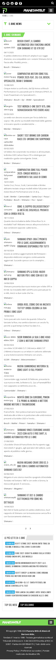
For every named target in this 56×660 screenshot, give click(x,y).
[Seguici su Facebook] (20, 3)
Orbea (7, 232)
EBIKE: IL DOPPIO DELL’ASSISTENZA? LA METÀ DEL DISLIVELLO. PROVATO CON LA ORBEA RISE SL (26, 210)
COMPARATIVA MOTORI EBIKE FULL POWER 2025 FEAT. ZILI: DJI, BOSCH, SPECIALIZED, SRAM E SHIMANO (27, 77)
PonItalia (8, 200)
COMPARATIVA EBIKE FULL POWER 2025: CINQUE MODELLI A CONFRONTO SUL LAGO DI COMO (32, 173)
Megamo (18, 488)
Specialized (38, 99)
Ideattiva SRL (34, 654)
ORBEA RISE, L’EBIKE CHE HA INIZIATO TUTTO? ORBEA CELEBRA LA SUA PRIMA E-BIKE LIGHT (27, 308)
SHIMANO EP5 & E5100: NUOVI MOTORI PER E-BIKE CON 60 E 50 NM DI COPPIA (25, 275)
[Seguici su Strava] (16, 3)
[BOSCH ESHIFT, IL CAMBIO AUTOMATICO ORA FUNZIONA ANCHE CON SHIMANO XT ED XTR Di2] (10, 44)
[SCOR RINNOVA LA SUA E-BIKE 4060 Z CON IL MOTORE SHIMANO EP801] (10, 338)
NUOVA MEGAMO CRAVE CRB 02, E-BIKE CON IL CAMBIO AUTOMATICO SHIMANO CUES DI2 (26, 466)
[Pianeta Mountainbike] (4, 10)
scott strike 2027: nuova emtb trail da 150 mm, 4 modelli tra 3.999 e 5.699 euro (27, 545)
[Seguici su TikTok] (3, 3)
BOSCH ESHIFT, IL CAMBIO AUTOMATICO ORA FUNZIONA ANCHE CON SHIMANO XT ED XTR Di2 (33, 44)
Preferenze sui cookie (31, 650)
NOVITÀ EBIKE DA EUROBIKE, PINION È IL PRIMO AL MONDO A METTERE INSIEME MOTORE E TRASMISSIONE (26, 400)
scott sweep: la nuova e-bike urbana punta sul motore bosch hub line (26, 574)
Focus (46, 196)
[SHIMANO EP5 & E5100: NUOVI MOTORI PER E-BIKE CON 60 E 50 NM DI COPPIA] (10, 273)
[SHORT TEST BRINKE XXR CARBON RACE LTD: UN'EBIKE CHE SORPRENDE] (10, 140)
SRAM (28, 99)
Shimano (15, 67)
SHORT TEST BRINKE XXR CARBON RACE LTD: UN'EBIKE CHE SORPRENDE (33, 137)
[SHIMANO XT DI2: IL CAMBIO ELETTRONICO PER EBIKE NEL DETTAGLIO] (10, 496)
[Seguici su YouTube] (12, 3)
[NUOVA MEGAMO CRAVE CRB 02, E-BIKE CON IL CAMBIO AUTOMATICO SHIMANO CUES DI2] (10, 463)
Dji (23, 99)
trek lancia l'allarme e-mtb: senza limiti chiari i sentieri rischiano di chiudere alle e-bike (28, 593)
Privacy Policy (13, 650)
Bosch (6, 67)
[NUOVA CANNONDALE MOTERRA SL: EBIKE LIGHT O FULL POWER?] (10, 369)
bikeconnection (28, 359)
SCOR (6, 359)
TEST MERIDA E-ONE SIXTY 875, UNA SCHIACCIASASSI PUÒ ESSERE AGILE (33, 108)
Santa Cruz (37, 196)
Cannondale (24, 196)
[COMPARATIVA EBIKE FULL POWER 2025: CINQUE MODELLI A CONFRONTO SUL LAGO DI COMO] (10, 173)
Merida (7, 129)
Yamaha (30, 423)
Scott (6, 196)
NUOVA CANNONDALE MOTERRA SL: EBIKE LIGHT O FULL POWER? (33, 368)
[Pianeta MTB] (14, 622)
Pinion (22, 423)
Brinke (7, 163)
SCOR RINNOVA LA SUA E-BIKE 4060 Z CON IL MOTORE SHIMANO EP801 (33, 339)
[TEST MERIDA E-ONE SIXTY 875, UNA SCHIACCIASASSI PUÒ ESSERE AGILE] (10, 107)
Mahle (14, 423)
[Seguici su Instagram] (7, 3)
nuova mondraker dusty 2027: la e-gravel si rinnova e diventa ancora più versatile (26, 564)
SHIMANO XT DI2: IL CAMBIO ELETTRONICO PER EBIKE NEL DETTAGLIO (23, 498)
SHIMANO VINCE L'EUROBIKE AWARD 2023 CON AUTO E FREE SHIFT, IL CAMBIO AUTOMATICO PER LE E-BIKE (27, 433)
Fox (33, 200)
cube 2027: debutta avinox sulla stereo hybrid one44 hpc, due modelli (28, 555)
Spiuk (39, 200)
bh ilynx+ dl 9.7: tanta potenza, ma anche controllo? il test (25, 584)
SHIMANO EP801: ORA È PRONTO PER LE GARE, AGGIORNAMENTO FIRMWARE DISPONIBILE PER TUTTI (33, 242)
